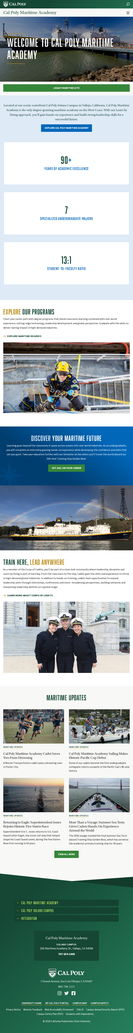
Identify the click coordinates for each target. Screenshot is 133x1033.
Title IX (80, 1009)
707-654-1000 (66, 954)
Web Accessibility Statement (59, 1009)
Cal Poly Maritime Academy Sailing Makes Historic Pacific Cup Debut (98, 756)
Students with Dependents (80, 1014)
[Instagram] (59, 993)
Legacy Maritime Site (66, 88)
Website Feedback (32, 1009)
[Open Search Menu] (128, 4)
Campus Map (80, 1003)
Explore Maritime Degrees (24, 336)
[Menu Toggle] (128, 13)
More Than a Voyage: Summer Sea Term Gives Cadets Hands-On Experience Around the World (97, 826)
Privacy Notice (13, 1009)
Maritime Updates (13, 747)
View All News (66, 854)
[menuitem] (59, 993)
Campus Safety (100, 1003)
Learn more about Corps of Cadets (30, 595)
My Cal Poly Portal (57, 1003)
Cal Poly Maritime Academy (29, 12)
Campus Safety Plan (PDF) (50, 1014)
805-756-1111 (66, 986)
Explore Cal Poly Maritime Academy (66, 128)
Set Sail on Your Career (66, 468)
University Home (32, 1003)
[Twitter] (66, 993)
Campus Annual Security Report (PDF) (105, 1009)
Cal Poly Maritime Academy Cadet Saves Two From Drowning (31, 756)
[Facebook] (73, 993)
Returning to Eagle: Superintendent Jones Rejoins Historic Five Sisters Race (32, 824)
